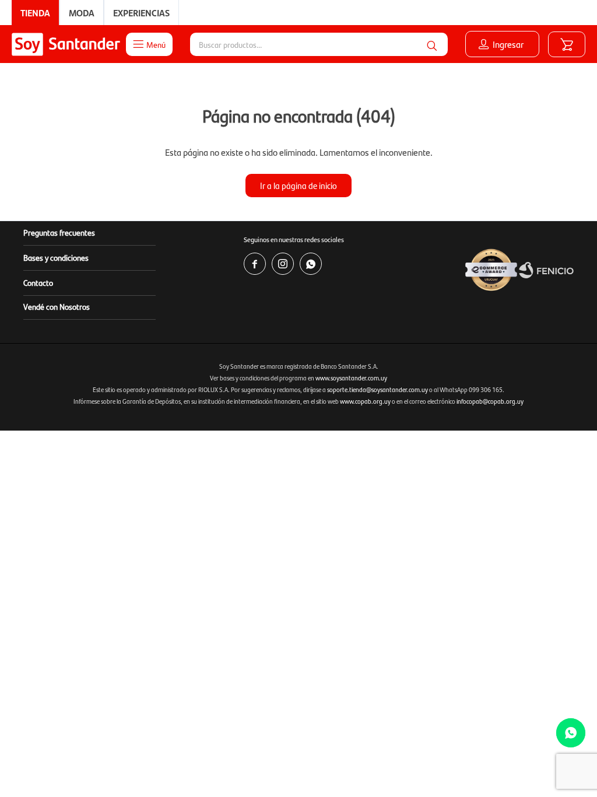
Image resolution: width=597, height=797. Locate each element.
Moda (81, 12)
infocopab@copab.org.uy (490, 401)
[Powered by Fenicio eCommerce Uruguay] (546, 270)
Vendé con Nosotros (56, 306)
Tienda (35, 12)
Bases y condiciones (56, 257)
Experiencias (141, 12)
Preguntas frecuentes (59, 232)
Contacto (38, 282)
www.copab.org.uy (365, 401)
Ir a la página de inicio (298, 185)
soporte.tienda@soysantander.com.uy (377, 389)
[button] (432, 44)
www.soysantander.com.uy (351, 377)
